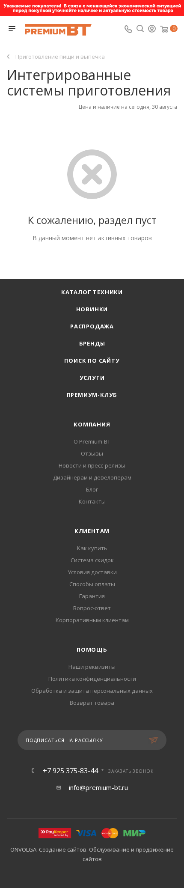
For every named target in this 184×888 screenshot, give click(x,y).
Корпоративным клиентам (92, 620)
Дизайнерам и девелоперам (92, 477)
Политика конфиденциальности (92, 678)
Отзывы (92, 453)
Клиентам (92, 531)
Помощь (92, 649)
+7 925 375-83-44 (70, 770)
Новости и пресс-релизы (92, 465)
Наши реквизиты (92, 666)
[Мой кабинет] (152, 29)
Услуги (92, 377)
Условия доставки (92, 572)
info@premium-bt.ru (98, 787)
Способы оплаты (92, 584)
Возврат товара (92, 702)
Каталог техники (92, 292)
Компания (92, 424)
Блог (92, 489)
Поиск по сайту (91, 360)
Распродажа (92, 326)
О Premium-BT (92, 441)
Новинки (92, 309)
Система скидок (92, 560)
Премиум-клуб (92, 395)
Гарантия (92, 596)
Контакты (92, 501)
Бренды (92, 343)
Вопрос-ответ (92, 608)
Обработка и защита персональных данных (92, 690)
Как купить (92, 548)
